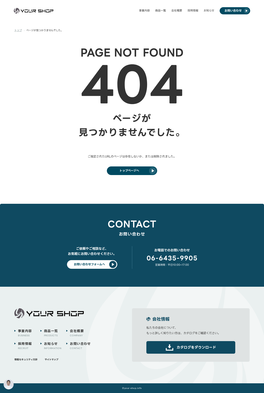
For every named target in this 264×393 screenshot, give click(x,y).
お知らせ (209, 10)
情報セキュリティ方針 (26, 359)
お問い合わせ (80, 345)
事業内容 (144, 10)
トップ (18, 30)
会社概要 (176, 10)
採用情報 (192, 10)
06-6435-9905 (172, 258)
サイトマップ (51, 359)
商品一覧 (160, 10)
